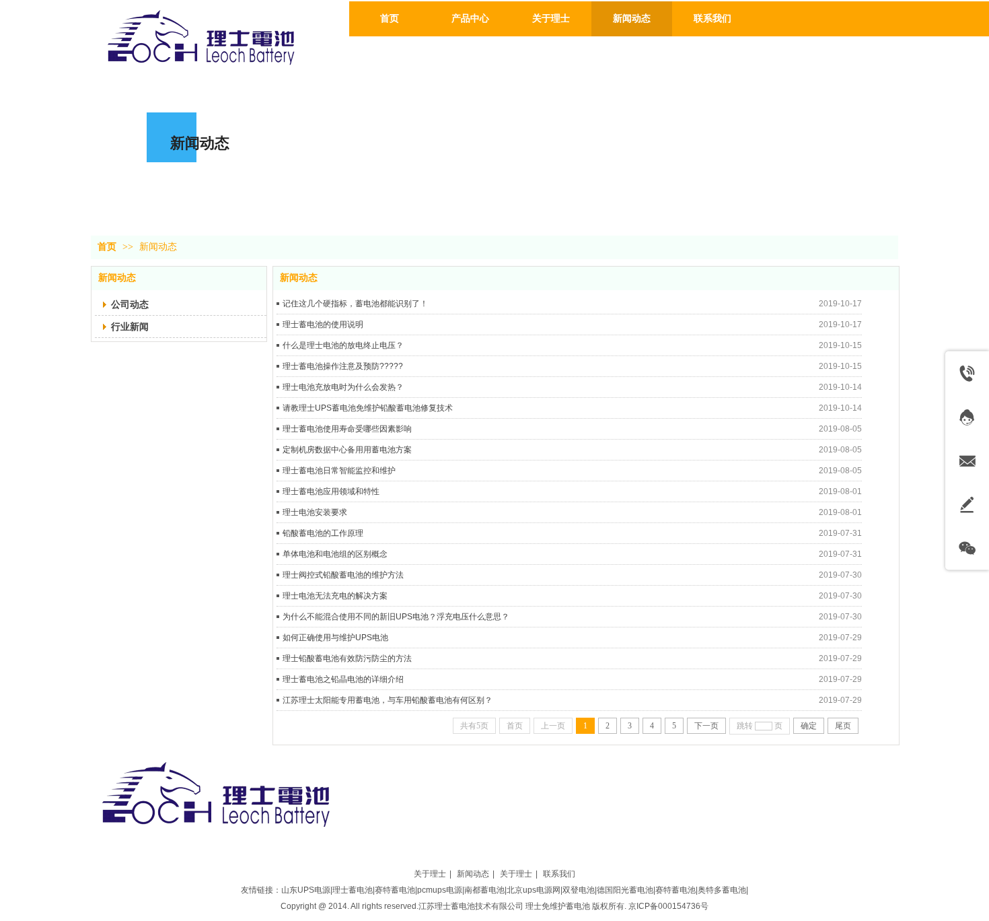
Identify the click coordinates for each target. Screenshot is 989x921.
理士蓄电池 (352, 890)
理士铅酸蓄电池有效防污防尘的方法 (347, 658)
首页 (107, 247)
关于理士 (430, 874)
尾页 (843, 725)
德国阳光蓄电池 (625, 890)
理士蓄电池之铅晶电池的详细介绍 (343, 679)
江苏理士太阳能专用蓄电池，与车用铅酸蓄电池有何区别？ (387, 700)
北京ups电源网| (534, 890)
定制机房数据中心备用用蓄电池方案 (347, 449)
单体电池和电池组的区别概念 (335, 554)
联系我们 (559, 874)
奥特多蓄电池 (722, 890)
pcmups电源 (439, 890)
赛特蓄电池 (395, 890)
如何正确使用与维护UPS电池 (335, 637)
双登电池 (578, 890)
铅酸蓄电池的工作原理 (323, 533)
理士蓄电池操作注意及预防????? (343, 366)
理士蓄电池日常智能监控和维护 (339, 470)
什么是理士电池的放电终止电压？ (343, 345)
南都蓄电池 (484, 890)
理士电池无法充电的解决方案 (335, 596)
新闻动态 (158, 247)
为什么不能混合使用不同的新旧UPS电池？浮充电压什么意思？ (396, 616)
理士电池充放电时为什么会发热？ (343, 387)
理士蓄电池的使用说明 (323, 324)
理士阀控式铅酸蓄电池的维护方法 (343, 575)
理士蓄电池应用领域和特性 (331, 491)
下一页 (706, 725)
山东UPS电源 (305, 890)
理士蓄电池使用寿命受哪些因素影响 (347, 429)
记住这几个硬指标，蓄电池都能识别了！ (355, 303)
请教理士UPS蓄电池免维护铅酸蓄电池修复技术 (368, 408)
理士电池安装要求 (315, 512)
